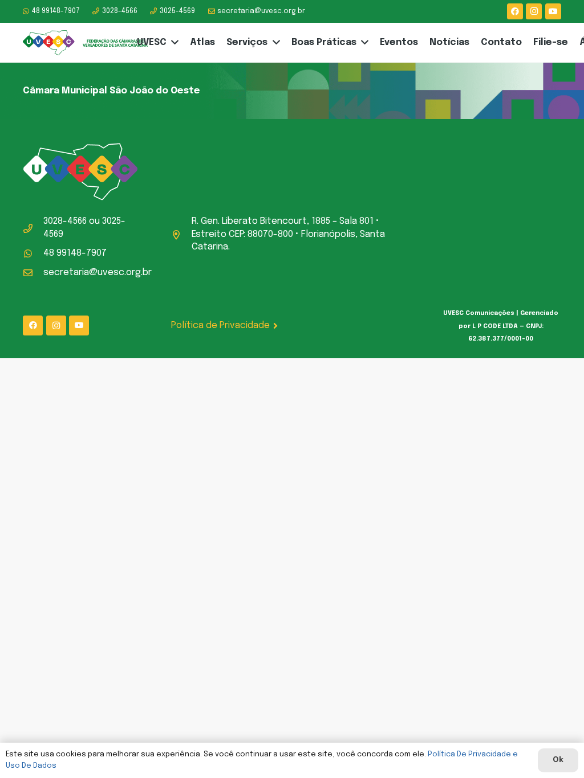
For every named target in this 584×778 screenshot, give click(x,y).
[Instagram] (534, 11)
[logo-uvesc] (85, 43)
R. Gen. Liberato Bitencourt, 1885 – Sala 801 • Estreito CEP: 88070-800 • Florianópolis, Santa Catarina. (288, 234)
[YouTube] (553, 11)
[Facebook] (515, 11)
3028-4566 (65, 221)
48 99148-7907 (75, 253)
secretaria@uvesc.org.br (97, 272)
